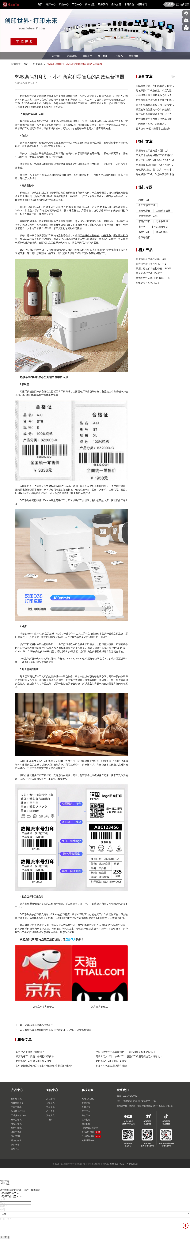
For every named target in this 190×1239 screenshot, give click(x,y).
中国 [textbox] (4, 1214)
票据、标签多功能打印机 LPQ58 (153, 268)
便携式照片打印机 (147, 216)
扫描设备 (106, 235)
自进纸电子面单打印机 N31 (151, 259)
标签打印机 (16, 1124)
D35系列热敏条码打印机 (79, 250)
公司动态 (118, 56)
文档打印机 (16, 1107)
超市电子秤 (144, 210)
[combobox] (95, 1214)
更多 (173, 76)
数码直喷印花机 (146, 205)
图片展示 (87, 56)
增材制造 (86, 1124)
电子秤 (142, 226)
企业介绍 (116, 4)
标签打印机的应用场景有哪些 (111, 1065)
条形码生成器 (91, 1132)
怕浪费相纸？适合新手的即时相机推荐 (156, 100)
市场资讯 (72, 56)
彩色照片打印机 (18, 1111)
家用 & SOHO (88, 1099)
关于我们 (56, 56)
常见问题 (129, 4)
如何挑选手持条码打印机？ (39, 1025)
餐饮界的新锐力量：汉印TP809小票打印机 (158, 169)
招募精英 (142, 4)
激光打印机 (16, 1140)
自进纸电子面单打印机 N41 (151, 263)
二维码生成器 (91, 1136)
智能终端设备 (17, 1103)
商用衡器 (15, 1144)
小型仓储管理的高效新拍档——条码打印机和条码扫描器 (125, 1052)
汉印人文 (50, 1115)
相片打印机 (144, 200)
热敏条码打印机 (28, 96)
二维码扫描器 (163, 210)
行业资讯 (38, 64)
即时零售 (86, 1103)
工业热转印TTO (18, 1115)
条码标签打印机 (90, 235)
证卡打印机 (16, 1119)
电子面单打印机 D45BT (149, 273)
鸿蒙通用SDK (88, 1140)
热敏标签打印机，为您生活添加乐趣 (155, 174)
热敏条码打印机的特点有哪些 (111, 1061)
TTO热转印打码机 (90, 1128)
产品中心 (64, 4)
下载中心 (77, 4)
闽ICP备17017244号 (119, 1164)
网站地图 (133, 1164)
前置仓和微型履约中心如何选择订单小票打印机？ (162, 109)
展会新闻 (102, 56)
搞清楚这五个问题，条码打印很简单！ (36, 1056)
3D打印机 (15, 1136)
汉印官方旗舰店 (99, 1006)
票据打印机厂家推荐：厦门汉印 (152, 150)
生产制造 (86, 1119)
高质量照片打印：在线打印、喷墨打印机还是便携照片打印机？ (129, 1056)
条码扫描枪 (162, 232)
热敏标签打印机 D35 (147, 283)
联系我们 (103, 4)
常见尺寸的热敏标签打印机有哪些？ (155, 155)
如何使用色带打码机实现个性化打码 (155, 160)
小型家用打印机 (159, 226)
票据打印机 (16, 1128)
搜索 (170, 4)
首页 (40, 4)
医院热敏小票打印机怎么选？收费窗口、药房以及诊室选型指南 (58, 1030)
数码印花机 (26, 239)
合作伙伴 (133, 56)
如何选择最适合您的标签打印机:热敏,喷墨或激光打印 (44, 1065)
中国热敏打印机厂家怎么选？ (151, 124)
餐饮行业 (86, 1115)
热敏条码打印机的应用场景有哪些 (34, 1061)
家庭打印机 (144, 221)
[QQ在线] (186, 27)
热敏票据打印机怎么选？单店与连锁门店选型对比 (162, 90)
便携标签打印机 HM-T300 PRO (153, 278)
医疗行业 (86, 1111)
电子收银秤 (162, 221)
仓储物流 (86, 1107)
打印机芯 (15, 1149)
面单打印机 (144, 232)
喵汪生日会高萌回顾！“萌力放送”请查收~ (157, 114)
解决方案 (90, 4)
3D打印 (49, 1119)
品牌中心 (51, 4)
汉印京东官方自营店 (43, 1006)
